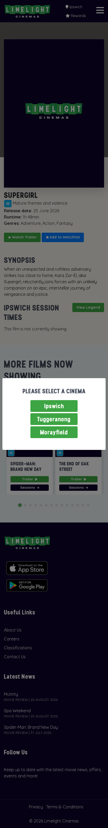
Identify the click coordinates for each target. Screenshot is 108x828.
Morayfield (54, 432)
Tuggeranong (54, 419)
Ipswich (54, 406)
